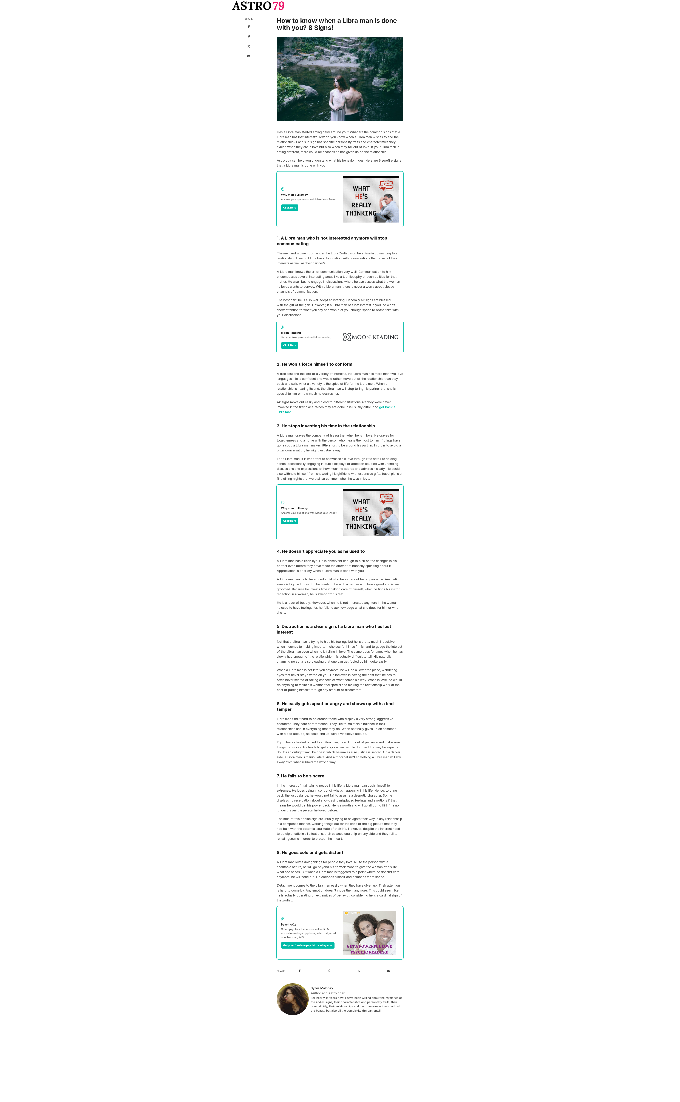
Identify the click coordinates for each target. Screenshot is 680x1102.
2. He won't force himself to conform (314, 364)
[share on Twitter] (248, 47)
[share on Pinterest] (249, 37)
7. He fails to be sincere (300, 775)
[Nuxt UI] (258, 5)
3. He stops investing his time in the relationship (326, 425)
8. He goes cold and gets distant (310, 852)
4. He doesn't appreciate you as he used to (321, 551)
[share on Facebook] (249, 27)
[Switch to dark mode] (340, 5)
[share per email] (248, 56)
